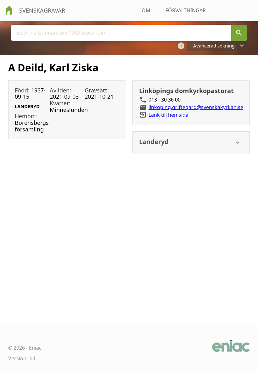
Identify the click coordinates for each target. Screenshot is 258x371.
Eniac (35, 347)
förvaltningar (185, 10)
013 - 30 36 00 (165, 99)
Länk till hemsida (168, 115)
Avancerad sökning (214, 45)
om (146, 10)
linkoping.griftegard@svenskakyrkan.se (196, 107)
